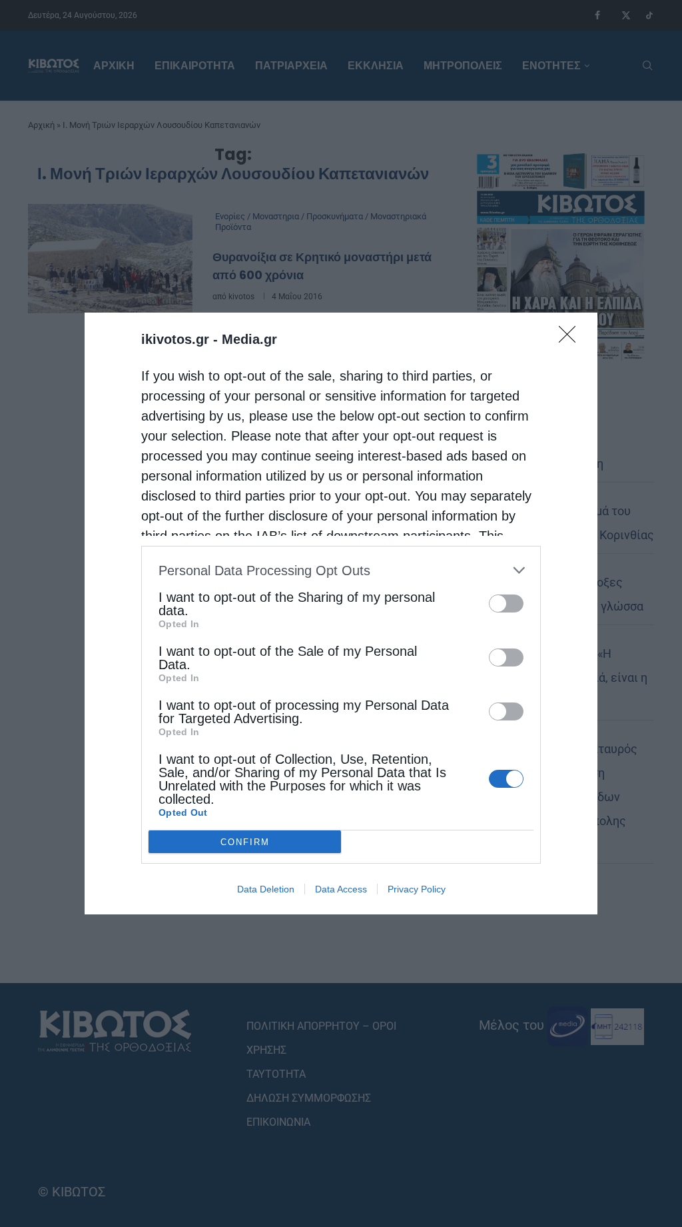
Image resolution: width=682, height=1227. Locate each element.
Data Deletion (265, 889)
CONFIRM (245, 842)
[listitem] (341, 570)
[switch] (506, 604)
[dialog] (341, 613)
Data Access (341, 889)
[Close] (571, 338)
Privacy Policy (417, 889)
